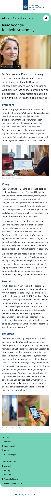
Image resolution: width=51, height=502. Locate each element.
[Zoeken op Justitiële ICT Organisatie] (46, 18)
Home (7, 18)
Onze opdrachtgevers (23, 18)
